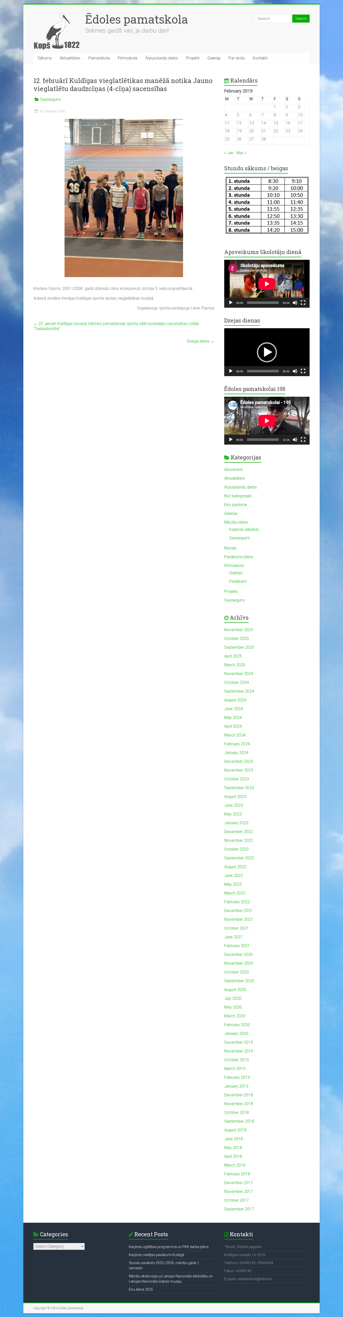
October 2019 (236, 1059)
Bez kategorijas (238, 495)
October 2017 (236, 1200)
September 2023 (239, 787)
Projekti (192, 58)
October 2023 (236, 779)
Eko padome (235, 504)
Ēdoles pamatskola (136, 19)
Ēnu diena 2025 (141, 1289)
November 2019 (238, 1051)
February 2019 (237, 1077)
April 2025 (233, 656)
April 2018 (233, 1156)
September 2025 (239, 647)
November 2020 (238, 963)
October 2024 (236, 682)
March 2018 (234, 1165)
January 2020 (236, 1033)
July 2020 (232, 998)
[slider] (263, 371)
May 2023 (233, 814)
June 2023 (233, 805)
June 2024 (233, 708)
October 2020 (236, 972)
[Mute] (295, 302)
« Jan (229, 152)
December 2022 (238, 831)
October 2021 (236, 928)
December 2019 (238, 1042)
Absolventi (233, 469)
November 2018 (238, 1103)
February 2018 (237, 1174)
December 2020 (238, 954)
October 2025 (236, 638)
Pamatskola (99, 58)
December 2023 (238, 761)
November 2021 (238, 919)
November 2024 (238, 673)
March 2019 (234, 1068)
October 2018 (236, 1112)
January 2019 (236, 1086)
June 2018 (233, 1138)
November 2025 (238, 629)
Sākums (44, 58)
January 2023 (236, 822)
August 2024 (235, 700)
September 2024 (239, 691)
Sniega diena (200, 341)
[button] (267, 352)
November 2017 (238, 1191)
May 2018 (233, 1147)
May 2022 (233, 884)
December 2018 (238, 1095)
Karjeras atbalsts (244, 529)
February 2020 (237, 1024)
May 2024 (233, 717)
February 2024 (237, 744)
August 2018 (235, 1130)
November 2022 (238, 840)
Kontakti (260, 58)
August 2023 (235, 796)
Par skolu (236, 58)
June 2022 (233, 875)
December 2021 (238, 910)
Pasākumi (238, 581)
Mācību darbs (236, 522)
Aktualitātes (70, 58)
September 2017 (239, 1209)
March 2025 (234, 665)
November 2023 (238, 770)
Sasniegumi (50, 99)
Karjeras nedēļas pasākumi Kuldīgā (156, 1255)
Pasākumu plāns (238, 556)
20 (251, 131)
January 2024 (236, 752)
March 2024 (234, 735)
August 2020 (235, 989)
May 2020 (233, 1007)
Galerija (213, 58)
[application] (267, 284)
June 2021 (233, 937)
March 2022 (234, 893)
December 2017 (238, 1182)
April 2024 (233, 726)
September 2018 (239, 1121)
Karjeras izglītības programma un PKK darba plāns (169, 1247)
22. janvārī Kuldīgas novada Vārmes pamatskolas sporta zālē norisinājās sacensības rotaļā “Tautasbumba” (116, 326)
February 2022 (237, 901)
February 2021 (237, 945)
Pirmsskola (127, 58)
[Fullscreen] (303, 302)
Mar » (241, 152)
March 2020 (234, 1016)
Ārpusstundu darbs (161, 58)
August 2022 (235, 866)
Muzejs (230, 548)
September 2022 (239, 858)
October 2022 (236, 849)
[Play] (230, 302)
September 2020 (239, 980)
